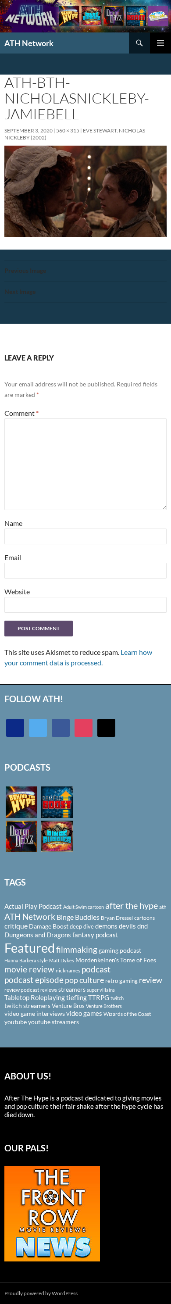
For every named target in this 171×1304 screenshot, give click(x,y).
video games (84, 1013)
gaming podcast (120, 950)
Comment (21, 413)
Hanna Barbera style (26, 960)
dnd (142, 926)
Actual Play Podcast (33, 906)
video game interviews (34, 1013)
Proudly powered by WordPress (41, 1293)
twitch (117, 998)
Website (17, 591)
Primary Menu (160, 43)
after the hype (131, 905)
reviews (48, 990)
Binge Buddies (78, 917)
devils (127, 926)
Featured (29, 947)
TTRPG (98, 997)
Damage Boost (48, 926)
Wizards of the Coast (127, 1014)
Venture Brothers (104, 1006)
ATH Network (28, 43)
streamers (72, 989)
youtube (15, 1021)
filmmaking (76, 949)
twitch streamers (27, 1005)
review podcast (21, 989)
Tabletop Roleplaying (34, 997)
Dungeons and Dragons (37, 935)
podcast (96, 969)
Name (13, 523)
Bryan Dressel (117, 918)
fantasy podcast (95, 935)
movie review (29, 969)
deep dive (82, 926)
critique (16, 926)
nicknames (68, 970)
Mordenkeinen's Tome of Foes (115, 960)
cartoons (144, 918)
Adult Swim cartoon (83, 907)
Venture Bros (68, 1005)
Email (12, 557)
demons (106, 926)
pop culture (84, 980)
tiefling (76, 997)
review (150, 980)
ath (163, 907)
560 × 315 (67, 130)
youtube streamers (53, 1021)
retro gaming (121, 980)
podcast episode (34, 980)
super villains (101, 990)
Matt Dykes (61, 960)
